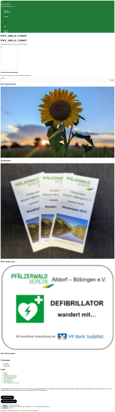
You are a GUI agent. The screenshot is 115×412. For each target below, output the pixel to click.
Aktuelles (6, 11)
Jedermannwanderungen (13, 23)
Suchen (2, 78)
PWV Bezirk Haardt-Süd (10, 377)
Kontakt (6, 32)
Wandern (6, 16)
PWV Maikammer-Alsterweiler (11, 382)
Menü (2, 8)
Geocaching (10, 29)
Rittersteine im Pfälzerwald (13, 22)
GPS (5, 26)
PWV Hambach (8, 380)
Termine (6, 30)
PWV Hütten (10, 20)
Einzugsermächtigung (9, 401)
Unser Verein (7, 12)
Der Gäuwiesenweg (12, 18)
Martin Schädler (23, 44)
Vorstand (9, 13)
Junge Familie (10, 15)
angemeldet (8, 75)
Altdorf (5, 372)
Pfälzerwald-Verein (5, 4)
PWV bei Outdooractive (13, 19)
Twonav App (10, 27)
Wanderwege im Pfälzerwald (14, 25)
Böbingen (6, 374)
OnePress (23, 410)
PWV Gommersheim (9, 378)
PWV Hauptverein (8, 381)
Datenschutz (7, 366)
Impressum (6, 364)
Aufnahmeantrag (7, 397)
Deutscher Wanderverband (10, 375)
